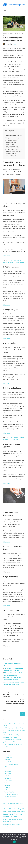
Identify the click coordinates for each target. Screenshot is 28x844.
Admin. (14, 44)
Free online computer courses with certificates (13, 136)
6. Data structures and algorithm (14, 148)
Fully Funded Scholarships (12, 764)
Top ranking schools (10, 792)
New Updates (8, 771)
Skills (6, 783)
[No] (26, 838)
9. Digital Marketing (11, 153)
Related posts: (11, 157)
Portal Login (8, 778)
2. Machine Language (12, 140)
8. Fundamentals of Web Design (14, 151)
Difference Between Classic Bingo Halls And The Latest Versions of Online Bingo (14, 730)
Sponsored (7, 785)
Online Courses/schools (11, 776)
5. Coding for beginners (12, 146)
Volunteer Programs (10, 797)
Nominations (8, 773)
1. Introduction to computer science (15, 139)
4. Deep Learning (11, 144)
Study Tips (7, 787)
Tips (6, 790)
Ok (14, 841)
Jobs (6, 769)
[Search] (22, 714)
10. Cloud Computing (12, 155)
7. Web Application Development (14, 149)
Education (7, 760)
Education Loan (9, 762)
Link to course (6, 256)
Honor (6, 767)
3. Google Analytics (11, 142)
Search (4, 711)
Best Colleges (8, 755)
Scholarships (8, 780)
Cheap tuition (17, 33)
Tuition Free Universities (11, 794)
